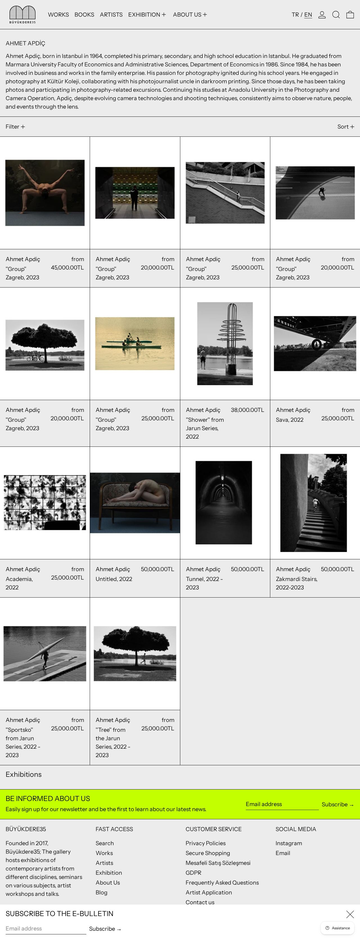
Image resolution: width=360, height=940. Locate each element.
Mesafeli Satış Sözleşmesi (218, 863)
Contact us (200, 902)
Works (104, 853)
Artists (104, 863)
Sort (343, 126)
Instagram (289, 843)
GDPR (193, 872)
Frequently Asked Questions (222, 882)
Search (105, 843)
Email (283, 853)
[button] (336, 14)
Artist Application (209, 892)
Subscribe (335, 804)
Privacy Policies (206, 843)
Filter (12, 126)
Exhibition (109, 872)
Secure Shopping (208, 853)
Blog (101, 892)
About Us (108, 882)
